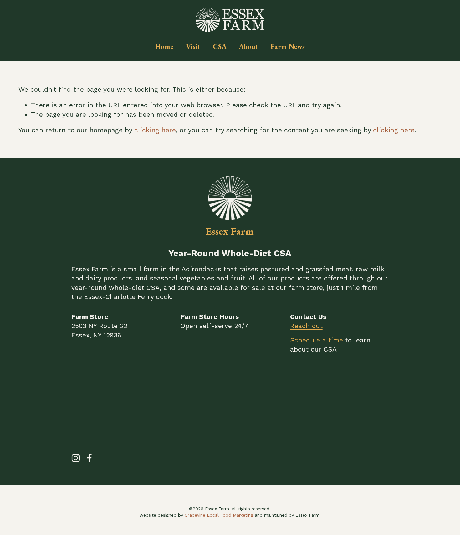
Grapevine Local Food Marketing (219, 514)
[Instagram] (75, 458)
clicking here (155, 130)
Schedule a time (316, 340)
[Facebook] (89, 458)
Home (164, 46)
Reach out (306, 326)
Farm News (288, 46)
